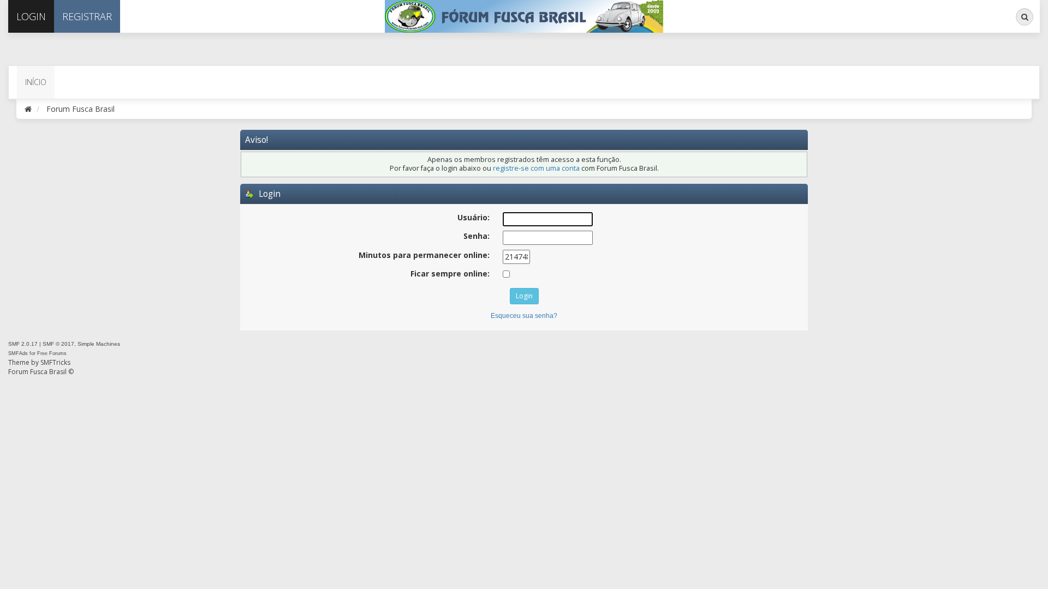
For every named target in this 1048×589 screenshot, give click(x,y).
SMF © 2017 (58, 344)
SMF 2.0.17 (23, 344)
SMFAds (18, 353)
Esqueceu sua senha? (524, 316)
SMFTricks (55, 362)
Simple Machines (99, 344)
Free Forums (52, 353)
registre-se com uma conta (536, 168)
